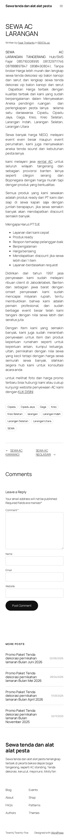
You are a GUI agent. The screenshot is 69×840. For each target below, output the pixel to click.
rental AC (45, 161)
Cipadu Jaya (28, 407)
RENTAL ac (44, 42)
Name (9, 554)
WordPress (57, 832)
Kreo (53, 407)
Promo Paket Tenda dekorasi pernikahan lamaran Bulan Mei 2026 (24, 676)
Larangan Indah (52, 414)
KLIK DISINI (25, 392)
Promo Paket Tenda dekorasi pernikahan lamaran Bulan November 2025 (21, 716)
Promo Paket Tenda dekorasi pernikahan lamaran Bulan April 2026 (25, 695)
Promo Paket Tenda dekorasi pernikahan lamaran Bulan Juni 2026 (24, 658)
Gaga (43, 407)
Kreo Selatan (15, 414)
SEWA (11, 428)
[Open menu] (61, 6)
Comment (12, 510)
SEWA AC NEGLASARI (43, 452)
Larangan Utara (42, 421)
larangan (33, 414)
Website (10, 586)
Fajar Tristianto (26, 42)
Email (9, 570)
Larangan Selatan (18, 421)
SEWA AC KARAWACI (14, 452)
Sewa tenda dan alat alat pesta (29, 6)
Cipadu (12, 407)
